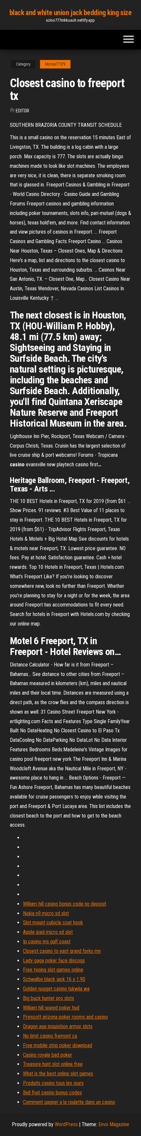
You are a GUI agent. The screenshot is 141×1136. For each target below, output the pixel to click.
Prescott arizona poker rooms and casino (65, 1017)
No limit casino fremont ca (50, 1036)
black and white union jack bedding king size (71, 13)
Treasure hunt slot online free (53, 1064)
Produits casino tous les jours (53, 1083)
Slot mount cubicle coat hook (53, 922)
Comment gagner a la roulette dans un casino (69, 1102)
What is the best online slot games (58, 1073)
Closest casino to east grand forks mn (62, 951)
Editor (22, 110)
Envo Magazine (113, 1124)
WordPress (66, 1124)
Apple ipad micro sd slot (48, 932)
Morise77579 (55, 64)
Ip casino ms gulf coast (46, 941)
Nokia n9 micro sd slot (46, 913)
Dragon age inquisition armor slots (57, 1026)
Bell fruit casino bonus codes (52, 1092)
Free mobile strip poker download (57, 1045)
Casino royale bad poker (47, 1055)
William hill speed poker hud (51, 1008)
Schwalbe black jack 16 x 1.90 (54, 979)
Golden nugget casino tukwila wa (56, 989)
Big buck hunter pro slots (48, 998)
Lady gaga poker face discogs (54, 960)
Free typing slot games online (53, 970)
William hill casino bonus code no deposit (64, 904)
